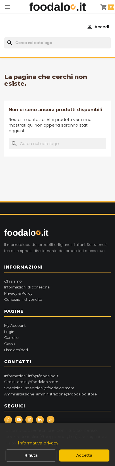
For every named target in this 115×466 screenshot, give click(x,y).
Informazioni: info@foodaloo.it (31, 376)
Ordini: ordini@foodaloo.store (31, 381)
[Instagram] (29, 420)
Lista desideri (16, 350)
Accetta (84, 455)
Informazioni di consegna (27, 287)
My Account (15, 325)
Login (9, 331)
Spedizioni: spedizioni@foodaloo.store (39, 388)
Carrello (11, 337)
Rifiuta (31, 455)
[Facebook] (8, 420)
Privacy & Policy (18, 293)
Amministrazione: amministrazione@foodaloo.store (50, 394)
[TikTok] (50, 420)
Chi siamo (13, 281)
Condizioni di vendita (23, 299)
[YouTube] (19, 420)
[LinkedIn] (40, 420)
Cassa (9, 343)
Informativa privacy (38, 443)
